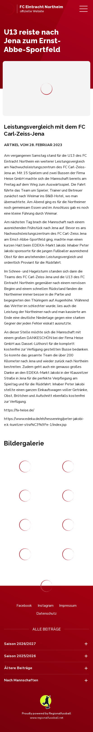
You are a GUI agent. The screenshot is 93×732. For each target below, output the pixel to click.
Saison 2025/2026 (20, 656)
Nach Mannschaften (21, 680)
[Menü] (83, 9)
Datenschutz (46, 613)
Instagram (45, 605)
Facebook (24, 605)
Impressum (68, 605)
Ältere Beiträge (18, 668)
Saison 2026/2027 (20, 643)
